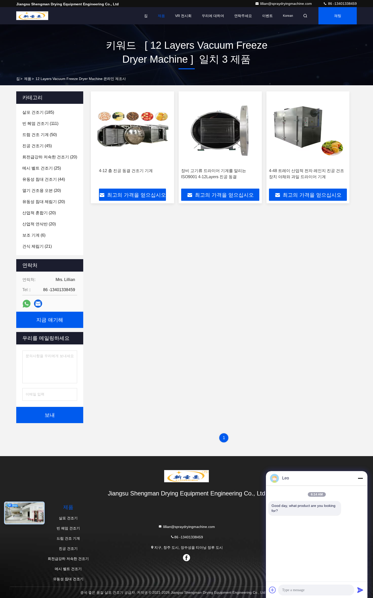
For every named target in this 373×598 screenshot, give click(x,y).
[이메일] (38, 303)
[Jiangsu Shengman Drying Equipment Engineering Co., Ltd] (32, 16)
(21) (37, 246)
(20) (49, 157)
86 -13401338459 (342, 4)
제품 (161, 16)
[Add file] (272, 589)
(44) (43, 179)
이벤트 (267, 16)
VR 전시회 (183, 16)
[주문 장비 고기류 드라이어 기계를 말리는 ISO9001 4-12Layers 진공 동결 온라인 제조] (220, 130)
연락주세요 (243, 16)
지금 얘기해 (49, 320)
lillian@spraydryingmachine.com (286, 4)
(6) (33, 235)
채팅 (337, 16)
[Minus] (360, 478)
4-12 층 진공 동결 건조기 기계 (126, 171)
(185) (38, 112)
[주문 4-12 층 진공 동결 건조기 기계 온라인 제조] (132, 130)
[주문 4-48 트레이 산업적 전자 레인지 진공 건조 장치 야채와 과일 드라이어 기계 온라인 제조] (308, 130)
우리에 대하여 (213, 16)
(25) (41, 168)
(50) (39, 134)
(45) (37, 146)
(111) (40, 123)
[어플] (26, 303)
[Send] (360, 589)
